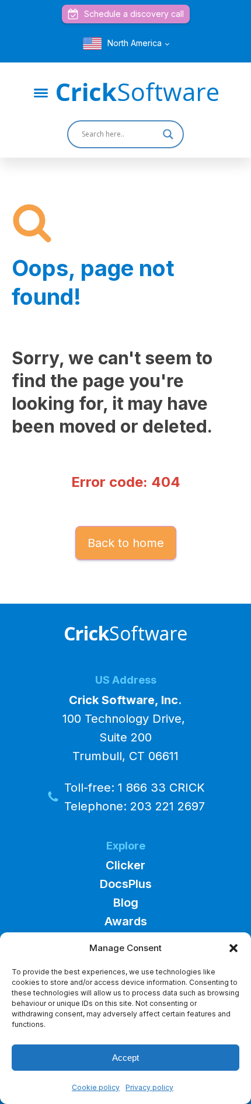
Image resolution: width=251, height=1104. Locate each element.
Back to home (126, 543)
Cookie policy (96, 1087)
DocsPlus (126, 884)
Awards (125, 921)
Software (137, 91)
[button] (233, 948)
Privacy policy (149, 1087)
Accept (125, 1058)
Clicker (125, 865)
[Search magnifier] (170, 134)
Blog (125, 903)
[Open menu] (41, 93)
